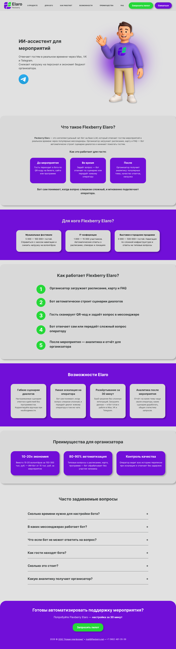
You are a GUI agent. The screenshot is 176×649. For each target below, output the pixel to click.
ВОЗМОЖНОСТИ (86, 5)
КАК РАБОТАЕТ (66, 5)
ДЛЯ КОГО (49, 5)
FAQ (122, 5)
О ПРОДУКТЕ (32, 5)
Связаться (163, 5)
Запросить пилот (141, 5)
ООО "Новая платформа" (70, 639)
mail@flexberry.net (95, 639)
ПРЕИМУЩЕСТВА (106, 5)
